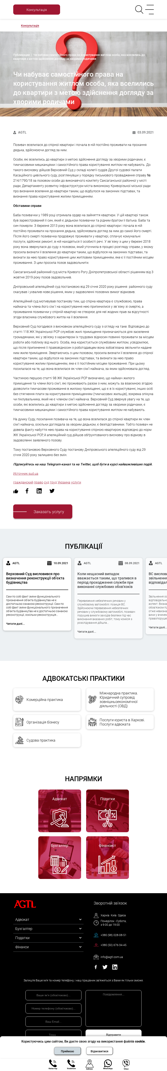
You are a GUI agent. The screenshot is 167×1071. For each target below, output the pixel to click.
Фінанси (22, 947)
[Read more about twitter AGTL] (105, 968)
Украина (64, 482)
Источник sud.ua (25, 474)
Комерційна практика (44, 699)
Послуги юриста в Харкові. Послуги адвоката (122, 722)
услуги (76, 482)
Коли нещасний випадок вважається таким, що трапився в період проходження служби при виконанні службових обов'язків (106, 580)
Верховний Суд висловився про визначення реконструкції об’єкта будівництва (35, 578)
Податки (22, 938)
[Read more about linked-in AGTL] (114, 968)
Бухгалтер (23, 929)
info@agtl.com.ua (112, 957)
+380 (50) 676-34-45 (113, 945)
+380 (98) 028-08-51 (113, 935)
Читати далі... (15, 623)
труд (53, 482)
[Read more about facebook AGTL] (96, 968)
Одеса (122, 915)
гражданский (23, 482)
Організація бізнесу (42, 722)
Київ (113, 915)
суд (46, 482)
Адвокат (22, 919)
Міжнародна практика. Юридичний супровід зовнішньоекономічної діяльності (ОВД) (119, 699)
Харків (105, 915)
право (38, 482)
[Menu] (149, 9)
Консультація (30, 25)
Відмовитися (99, 1051)
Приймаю (67, 1051)
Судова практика (40, 740)
